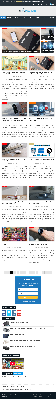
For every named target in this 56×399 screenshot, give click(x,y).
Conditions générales (35, 394)
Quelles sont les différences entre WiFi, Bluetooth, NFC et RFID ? (16, 386)
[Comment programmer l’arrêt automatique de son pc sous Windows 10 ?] (41, 150)
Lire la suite (5, 99)
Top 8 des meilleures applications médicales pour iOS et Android (16, 376)
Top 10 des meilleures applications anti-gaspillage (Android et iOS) (16, 389)
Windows (44, 17)
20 (33, 271)
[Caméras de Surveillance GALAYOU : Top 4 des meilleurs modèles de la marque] (14, 109)
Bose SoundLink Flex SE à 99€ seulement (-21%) (23, 346)
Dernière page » (48, 271)
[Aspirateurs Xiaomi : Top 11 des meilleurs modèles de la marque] (14, 193)
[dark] (52, 4)
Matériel (3, 21)
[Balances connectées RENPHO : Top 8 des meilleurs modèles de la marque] (41, 63)
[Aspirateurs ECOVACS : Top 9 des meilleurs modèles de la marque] (14, 150)
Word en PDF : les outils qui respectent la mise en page (48, 51)
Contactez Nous (38, 396)
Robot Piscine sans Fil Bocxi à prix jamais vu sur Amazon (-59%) (27, 328)
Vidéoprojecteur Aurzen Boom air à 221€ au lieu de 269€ (25, 340)
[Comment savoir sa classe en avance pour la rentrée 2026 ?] (14, 63)
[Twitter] (38, 4)
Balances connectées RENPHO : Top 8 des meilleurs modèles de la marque (20, 51)
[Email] (41, 4)
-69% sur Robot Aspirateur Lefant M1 (20, 322)
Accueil (3, 17)
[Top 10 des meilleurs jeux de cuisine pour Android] (14, 234)
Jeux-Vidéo (51, 17)
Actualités (9, 17)
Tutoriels (10, 21)
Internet (23, 17)
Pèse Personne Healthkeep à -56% (19, 334)
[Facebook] (33, 4)
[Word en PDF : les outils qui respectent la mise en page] (41, 109)
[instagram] (47, 4)
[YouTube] (36, 4)
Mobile (37, 17)
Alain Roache (16, 76)
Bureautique (30, 17)
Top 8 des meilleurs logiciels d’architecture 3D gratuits (14, 383)
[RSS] (44, 4)
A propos (47, 396)
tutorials (19, 1)
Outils (16, 21)
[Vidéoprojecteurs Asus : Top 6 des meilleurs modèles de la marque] (41, 193)
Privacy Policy (47, 394)
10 (30, 271)
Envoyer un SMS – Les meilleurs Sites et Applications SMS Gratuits (16, 380)
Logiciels (17, 17)
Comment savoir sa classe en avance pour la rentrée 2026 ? (33, 1)
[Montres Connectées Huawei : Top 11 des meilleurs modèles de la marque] (41, 234)
